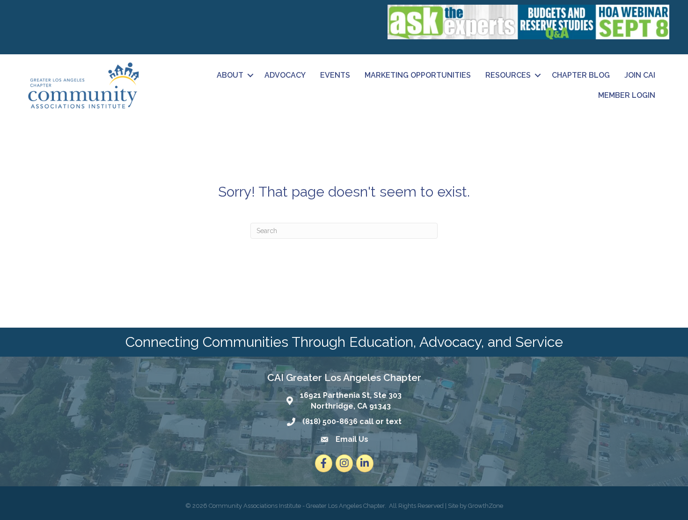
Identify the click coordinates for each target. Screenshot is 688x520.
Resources (508, 75)
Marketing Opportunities (418, 75)
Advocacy (285, 75)
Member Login (626, 95)
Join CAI (639, 75)
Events (335, 75)
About (230, 75)
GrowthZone (485, 505)
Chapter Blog (581, 75)
